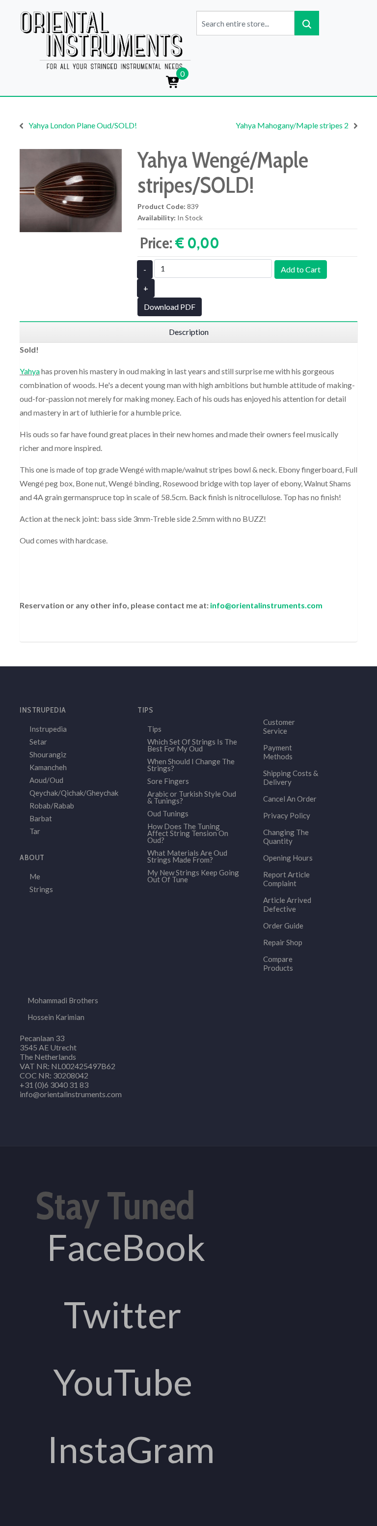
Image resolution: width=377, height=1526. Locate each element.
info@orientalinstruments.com (266, 605)
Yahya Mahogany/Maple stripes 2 (292, 125)
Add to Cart (301, 269)
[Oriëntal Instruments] (105, 39)
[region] (188, 332)
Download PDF (169, 306)
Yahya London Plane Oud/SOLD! (82, 125)
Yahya (30, 371)
